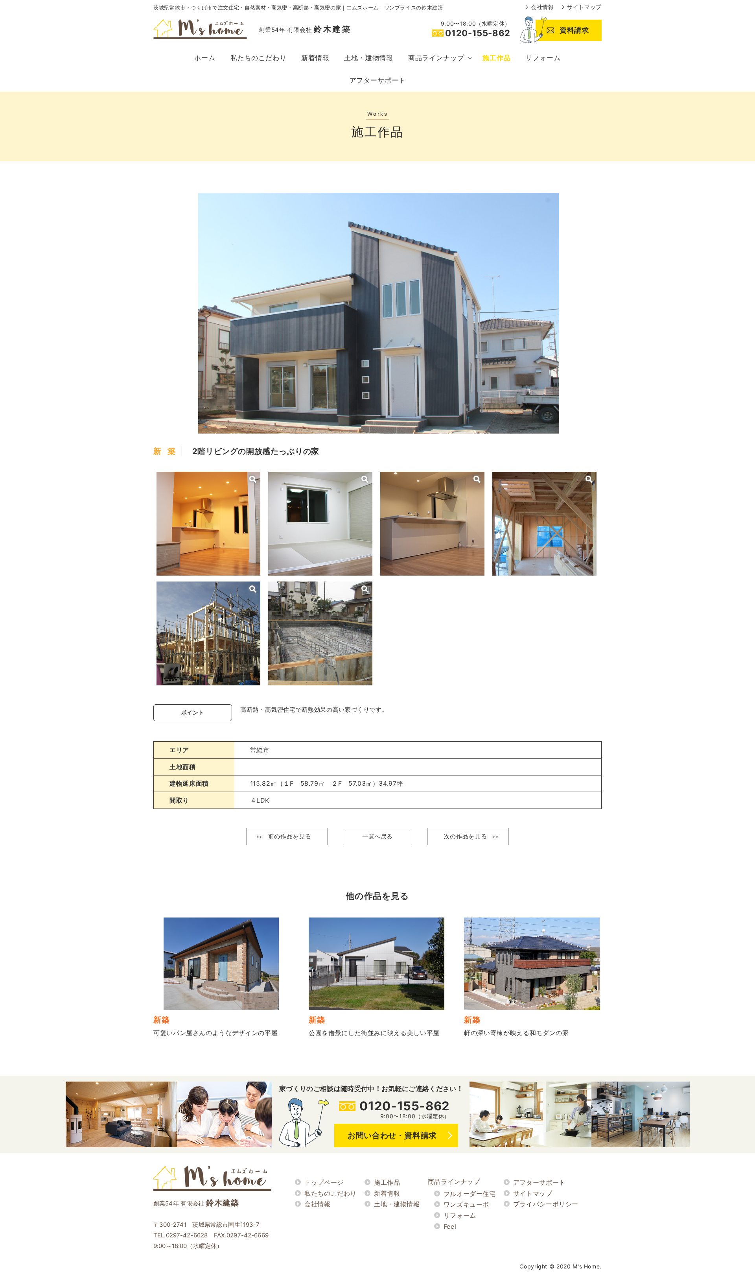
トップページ (324, 1182)
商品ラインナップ (436, 58)
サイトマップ (584, 7)
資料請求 (574, 30)
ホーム (204, 58)
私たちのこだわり (258, 58)
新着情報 (315, 58)
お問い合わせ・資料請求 (392, 1135)
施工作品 (496, 58)
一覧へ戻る (377, 836)
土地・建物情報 (368, 58)
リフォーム (542, 58)
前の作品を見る (289, 836)
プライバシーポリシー (545, 1204)
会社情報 (542, 7)
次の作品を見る (465, 836)
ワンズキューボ (466, 1204)
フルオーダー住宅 (470, 1194)
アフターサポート (378, 80)
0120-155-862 (404, 1105)
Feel (450, 1226)
